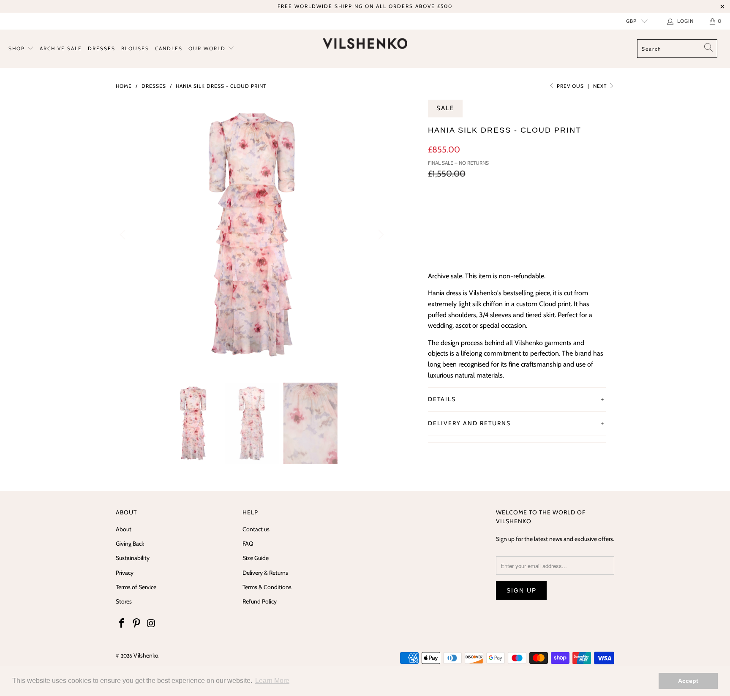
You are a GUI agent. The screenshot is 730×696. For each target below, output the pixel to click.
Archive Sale (61, 48)
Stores (124, 601)
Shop (17, 48)
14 (521, 208)
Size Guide (255, 558)
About (123, 529)
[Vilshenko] (365, 43)
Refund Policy (259, 601)
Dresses (101, 48)
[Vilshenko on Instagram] (151, 623)
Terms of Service (136, 587)
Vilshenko (145, 655)
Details (442, 399)
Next (600, 86)
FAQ (247, 543)
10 (479, 208)
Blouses (135, 48)
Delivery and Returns (469, 423)
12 (500, 208)
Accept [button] (688, 680)
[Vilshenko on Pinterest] (137, 623)
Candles (168, 48)
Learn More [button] (272, 680)
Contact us (256, 529)
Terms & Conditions (266, 587)
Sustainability (133, 558)
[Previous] (123, 235)
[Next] (379, 235)
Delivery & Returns (265, 572)
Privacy (124, 572)
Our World (208, 48)
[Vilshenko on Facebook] (122, 623)
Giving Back (130, 543)
